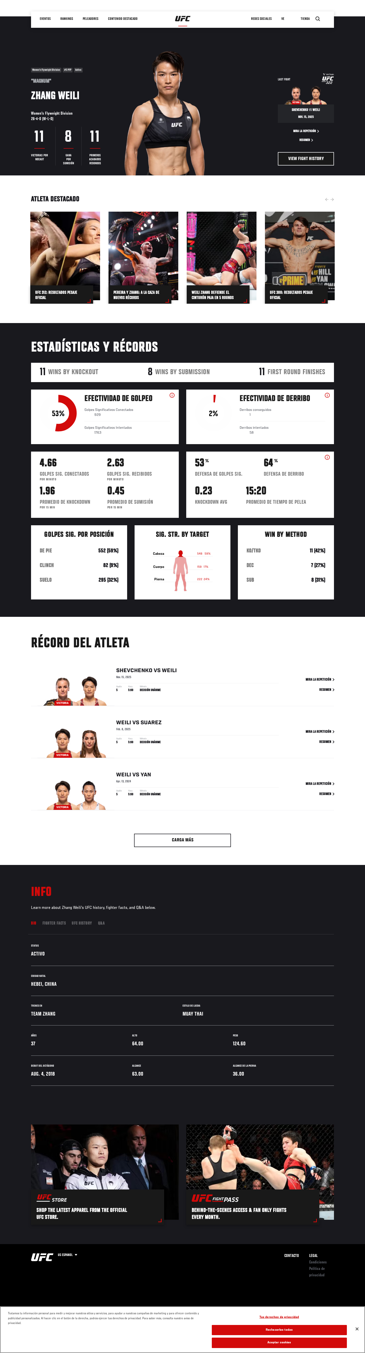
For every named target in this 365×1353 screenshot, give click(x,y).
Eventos (45, 19)
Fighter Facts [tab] (54, 923)
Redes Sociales (261, 19)
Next (332, 199)
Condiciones (318, 1262)
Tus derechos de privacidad (279, 1317)
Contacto (291, 1256)
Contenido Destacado (123, 19)
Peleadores (91, 19)
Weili (169, 671)
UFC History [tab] (82, 923)
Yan (146, 775)
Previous (326, 199)
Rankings (67, 19)
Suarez (151, 723)
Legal (313, 1256)
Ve (283, 19)
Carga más (182, 840)
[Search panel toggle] (318, 19)
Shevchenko (134, 671)
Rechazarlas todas (279, 1330)
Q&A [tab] (101, 923)
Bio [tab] (33, 923)
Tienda (305, 19)
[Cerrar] (357, 1328)
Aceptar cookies (279, 1342)
